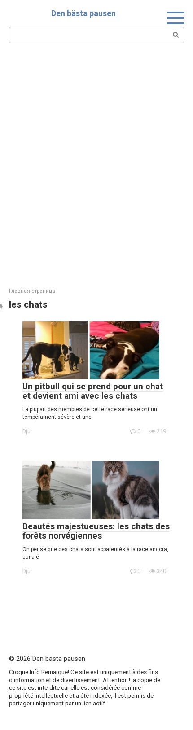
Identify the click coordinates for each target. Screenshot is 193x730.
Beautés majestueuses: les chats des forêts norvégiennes (96, 531)
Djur (27, 431)
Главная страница (32, 291)
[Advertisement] (96, 164)
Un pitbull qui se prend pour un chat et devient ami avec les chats (92, 391)
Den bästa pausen (83, 13)
